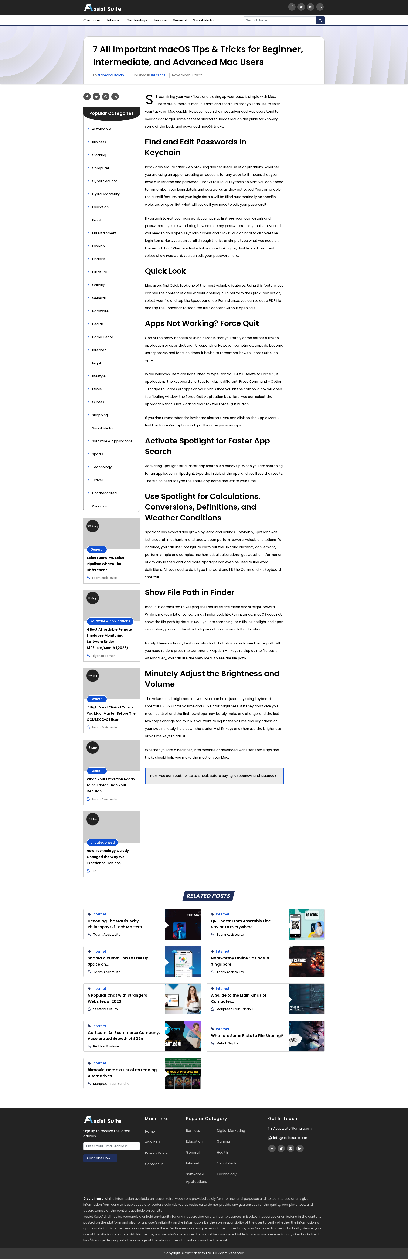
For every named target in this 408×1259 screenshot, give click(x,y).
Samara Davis (111, 75)
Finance (160, 20)
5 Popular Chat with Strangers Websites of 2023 (117, 998)
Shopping (100, 415)
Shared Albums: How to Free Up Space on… (118, 961)
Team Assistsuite (104, 578)
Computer (92, 20)
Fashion (98, 246)
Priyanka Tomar (103, 656)
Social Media (203, 20)
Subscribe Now (98, 1158)
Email (96, 220)
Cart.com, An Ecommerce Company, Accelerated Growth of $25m (124, 1035)
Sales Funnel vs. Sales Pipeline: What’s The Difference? (105, 563)
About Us (152, 1142)
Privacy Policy (156, 1153)
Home (150, 1131)
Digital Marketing (106, 194)
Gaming (98, 285)
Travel (97, 480)
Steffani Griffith (105, 1009)
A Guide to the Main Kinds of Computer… (238, 998)
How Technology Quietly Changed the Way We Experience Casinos (108, 856)
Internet (114, 20)
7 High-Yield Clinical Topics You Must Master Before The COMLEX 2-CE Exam (111, 713)
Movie (97, 389)
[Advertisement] (307, 156)
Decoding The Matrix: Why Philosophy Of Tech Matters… (116, 924)
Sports (97, 454)
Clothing (99, 155)
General (180, 20)
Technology (137, 20)
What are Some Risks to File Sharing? (247, 1035)
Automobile (101, 129)
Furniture (99, 272)
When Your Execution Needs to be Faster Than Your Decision (111, 785)
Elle (94, 871)
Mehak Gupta (227, 1043)
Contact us (154, 1164)
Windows (99, 506)
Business (99, 142)
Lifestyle (99, 376)
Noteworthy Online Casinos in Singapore (240, 961)
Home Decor (102, 337)
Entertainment (104, 233)
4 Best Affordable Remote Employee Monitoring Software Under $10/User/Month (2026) (109, 638)
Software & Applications (112, 441)
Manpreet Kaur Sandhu (235, 1009)
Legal (96, 363)
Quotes (98, 402)
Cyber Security (104, 181)
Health (97, 324)
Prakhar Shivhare (106, 1046)
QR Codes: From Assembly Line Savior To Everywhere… (241, 924)
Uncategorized (104, 493)
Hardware (100, 311)
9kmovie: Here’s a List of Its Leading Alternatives (122, 1073)
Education (100, 207)
